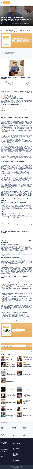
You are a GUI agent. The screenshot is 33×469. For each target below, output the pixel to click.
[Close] (26, 231)
